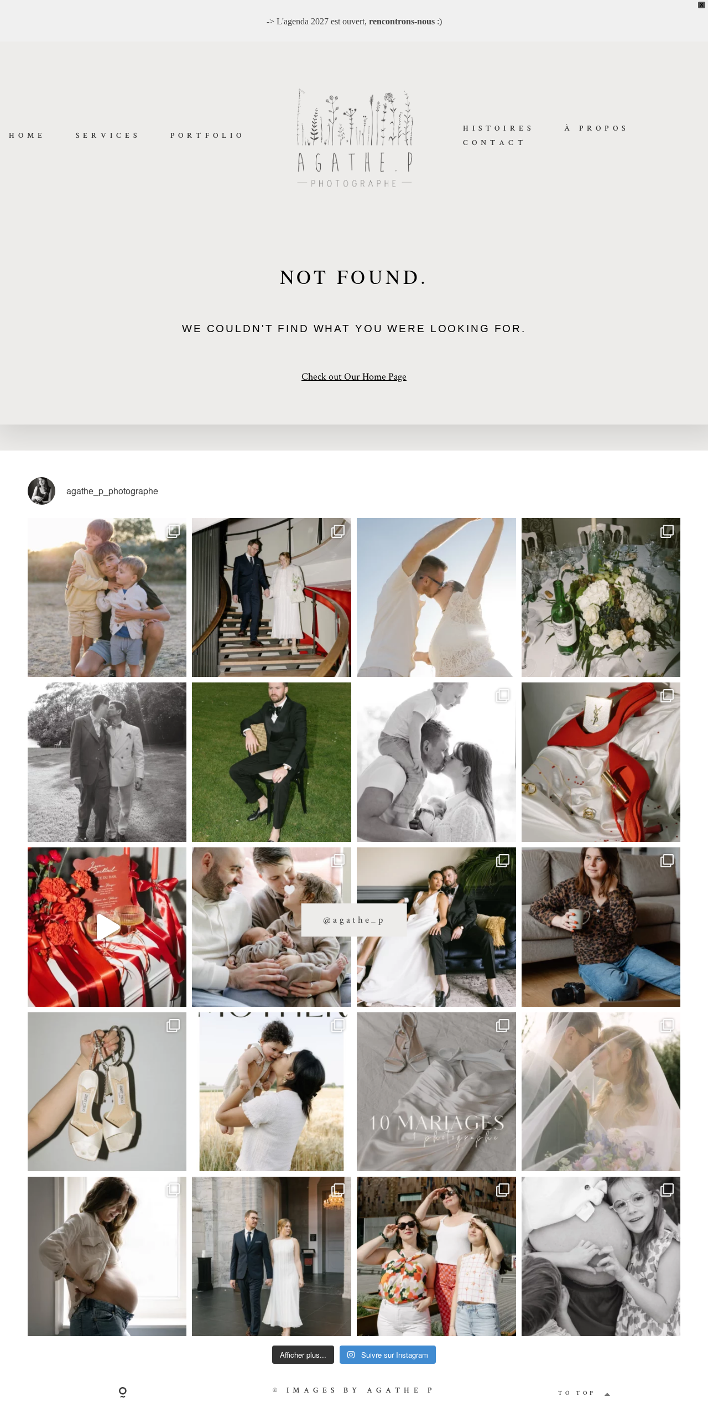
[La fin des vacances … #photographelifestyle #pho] (107, 597)
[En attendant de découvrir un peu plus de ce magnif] (107, 762)
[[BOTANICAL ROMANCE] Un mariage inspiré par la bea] (436, 927)
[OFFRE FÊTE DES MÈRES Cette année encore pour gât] (271, 1092)
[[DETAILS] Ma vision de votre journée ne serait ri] (601, 762)
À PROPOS (596, 129)
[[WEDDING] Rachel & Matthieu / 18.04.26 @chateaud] (107, 1092)
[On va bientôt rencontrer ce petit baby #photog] (436, 597)
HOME (27, 136)
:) (405, 21)
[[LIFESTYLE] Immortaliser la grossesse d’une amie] (107, 1256)
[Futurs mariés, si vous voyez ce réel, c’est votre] (107, 927)
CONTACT (495, 143)
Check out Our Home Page (354, 376)
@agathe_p (354, 919)
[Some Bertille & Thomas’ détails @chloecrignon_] (601, 597)
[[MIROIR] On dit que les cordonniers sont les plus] (601, 927)
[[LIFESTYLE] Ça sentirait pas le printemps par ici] (601, 1256)
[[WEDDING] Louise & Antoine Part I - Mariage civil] (271, 1256)
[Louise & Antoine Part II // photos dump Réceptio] (601, 1092)
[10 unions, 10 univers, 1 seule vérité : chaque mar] (436, 1092)
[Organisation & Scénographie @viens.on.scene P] (271, 762)
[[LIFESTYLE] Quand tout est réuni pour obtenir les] (436, 762)
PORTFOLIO (207, 136)
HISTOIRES (498, 129)
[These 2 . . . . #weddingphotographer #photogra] (271, 597)
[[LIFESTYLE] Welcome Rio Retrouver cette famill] (271, 927)
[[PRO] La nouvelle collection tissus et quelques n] (436, 1256)
